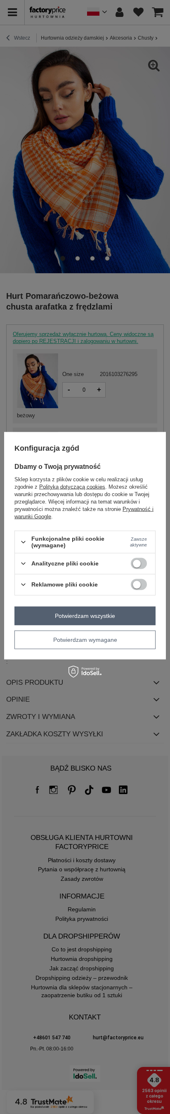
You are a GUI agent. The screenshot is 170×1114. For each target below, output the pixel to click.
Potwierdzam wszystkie (85, 616)
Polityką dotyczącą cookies (72, 487)
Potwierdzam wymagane (85, 639)
